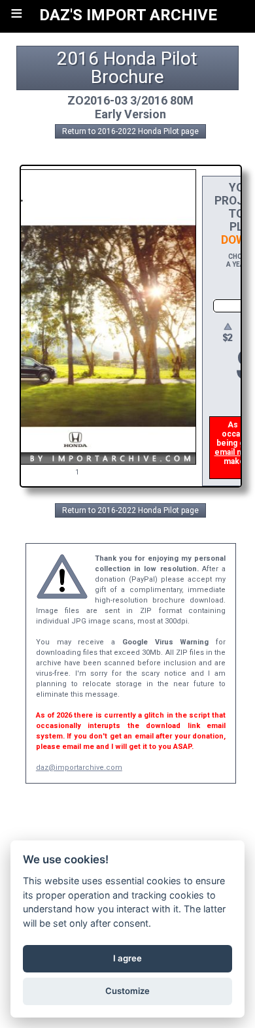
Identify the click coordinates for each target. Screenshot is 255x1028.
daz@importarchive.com (79, 767)
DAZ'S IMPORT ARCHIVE (128, 15)
